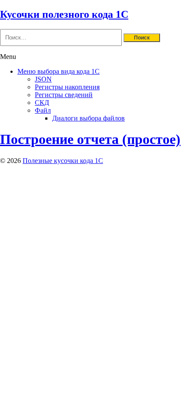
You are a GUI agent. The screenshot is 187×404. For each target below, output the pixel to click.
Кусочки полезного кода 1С (64, 14)
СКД (42, 102)
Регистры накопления (67, 87)
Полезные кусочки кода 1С (63, 160)
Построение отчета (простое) (90, 139)
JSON (43, 79)
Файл (43, 110)
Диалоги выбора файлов (88, 118)
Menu (8, 56)
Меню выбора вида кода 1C (58, 71)
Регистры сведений (64, 94)
